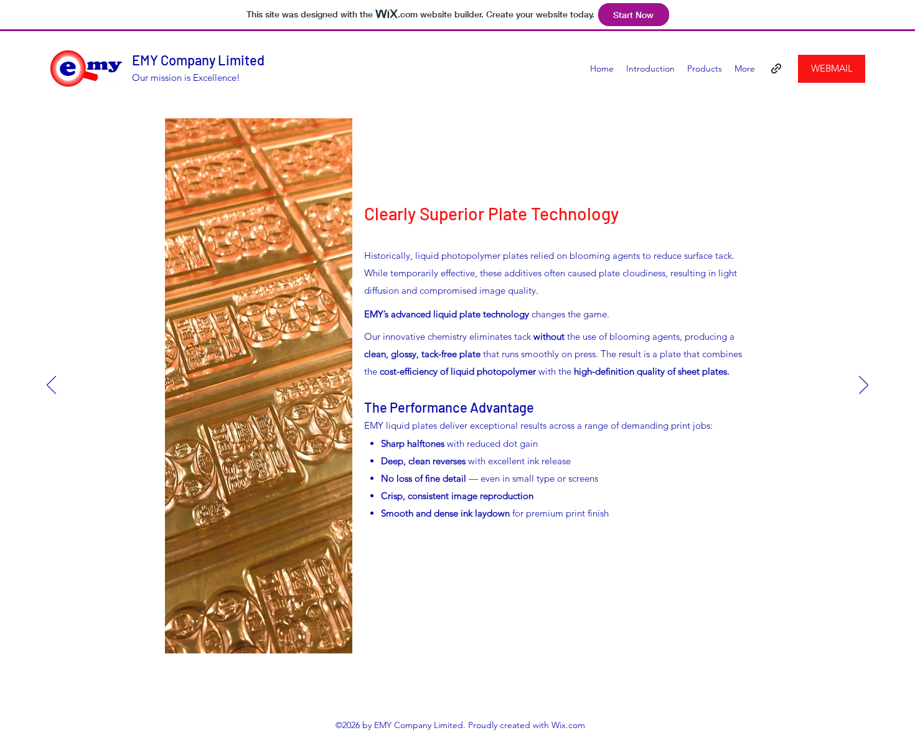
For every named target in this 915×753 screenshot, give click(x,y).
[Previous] (51, 386)
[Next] (863, 386)
